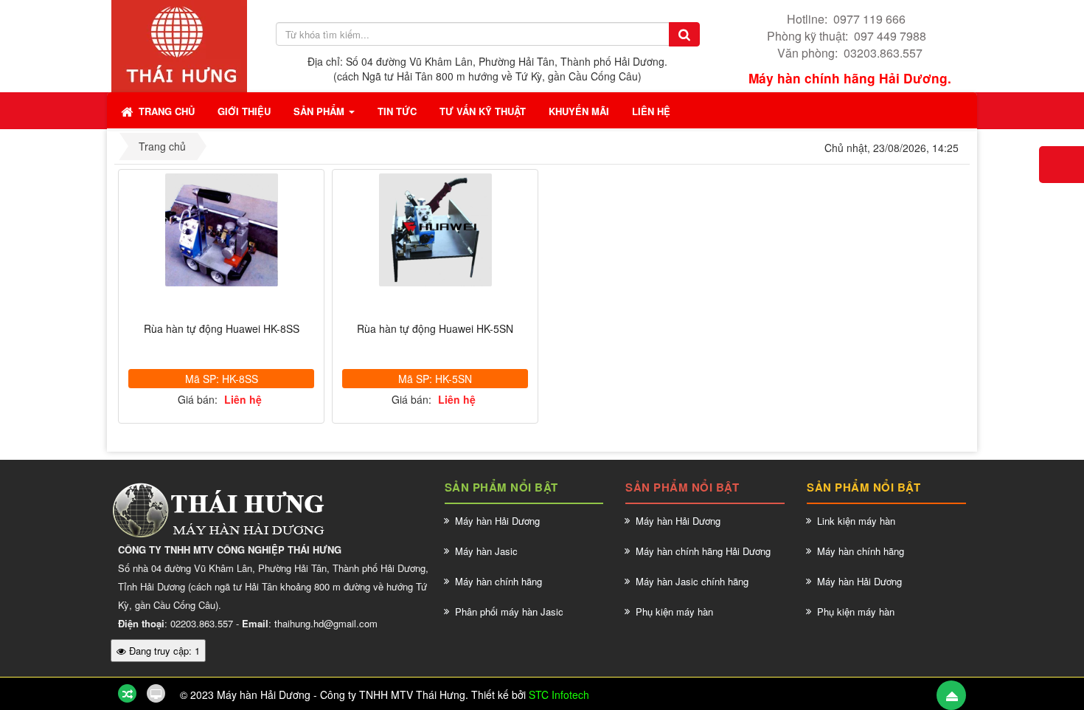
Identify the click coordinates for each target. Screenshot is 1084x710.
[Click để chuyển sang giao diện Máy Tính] (156, 693)
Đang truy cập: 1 (163, 651)
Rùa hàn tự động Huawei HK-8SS (221, 329)
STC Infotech (559, 694)
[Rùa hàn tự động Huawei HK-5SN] (435, 230)
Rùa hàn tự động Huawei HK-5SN (435, 329)
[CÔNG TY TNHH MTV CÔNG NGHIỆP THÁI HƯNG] (179, 44)
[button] (244, 110)
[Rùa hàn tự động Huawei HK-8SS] (221, 230)
